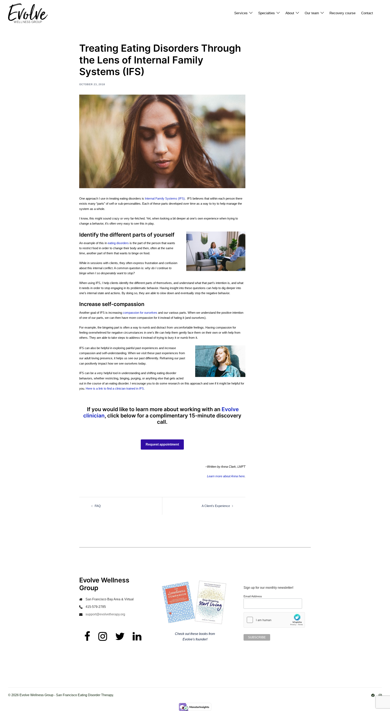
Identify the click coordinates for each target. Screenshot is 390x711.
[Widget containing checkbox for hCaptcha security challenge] (274, 620)
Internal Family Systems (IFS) (165, 198)
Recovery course (342, 13)
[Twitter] (120, 639)
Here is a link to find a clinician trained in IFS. (115, 388)
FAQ (98, 506)
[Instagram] (102, 639)
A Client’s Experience (216, 506)
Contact (367, 13)
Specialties (266, 13)
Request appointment (162, 444)
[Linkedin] (137, 639)
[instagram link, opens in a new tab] (380, 695)
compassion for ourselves (140, 312)
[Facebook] (87, 639)
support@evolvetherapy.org (105, 614)
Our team (312, 13)
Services (241, 13)
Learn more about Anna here (226, 476)
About (289, 13)
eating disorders (118, 243)
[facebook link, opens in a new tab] (373, 695)
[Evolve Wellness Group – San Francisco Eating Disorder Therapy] (28, 13)
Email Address (253, 596)
